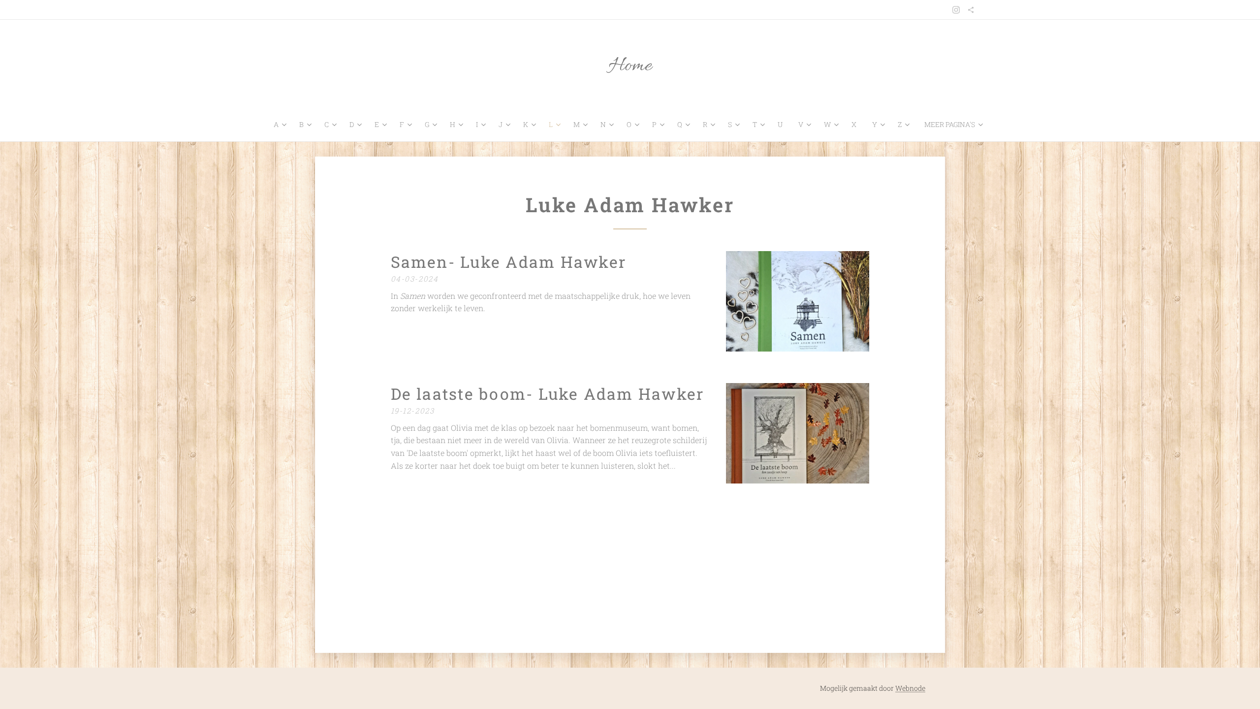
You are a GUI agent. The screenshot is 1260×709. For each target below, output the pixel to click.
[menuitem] (282, 124)
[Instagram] (956, 9)
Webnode (910, 688)
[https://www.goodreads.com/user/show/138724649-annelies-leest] (971, 9)
